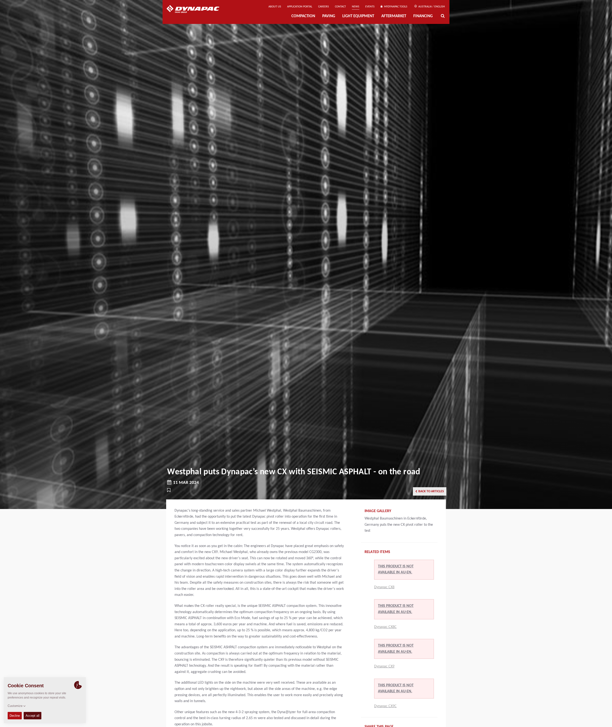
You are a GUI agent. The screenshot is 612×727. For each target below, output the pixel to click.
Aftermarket (393, 16)
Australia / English (431, 6)
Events (370, 6)
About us (274, 6)
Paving (328, 16)
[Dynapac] (196, 10)
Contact (340, 6)
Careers (323, 6)
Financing (423, 16)
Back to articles (431, 491)
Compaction (303, 16)
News (355, 6)
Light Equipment (358, 16)
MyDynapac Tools (394, 6)
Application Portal (299, 6)
